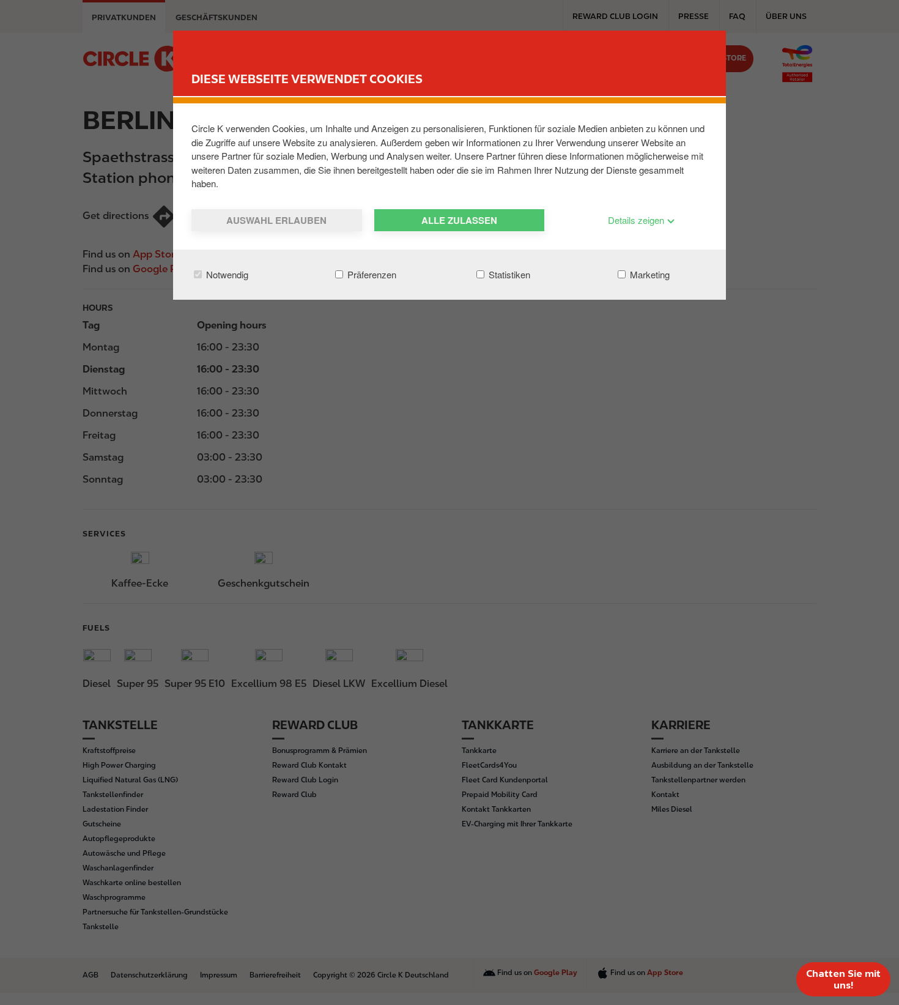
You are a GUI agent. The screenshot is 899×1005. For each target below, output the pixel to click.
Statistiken (508, 274)
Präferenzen (370, 274)
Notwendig (226, 274)
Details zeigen (637, 219)
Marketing (648, 274)
